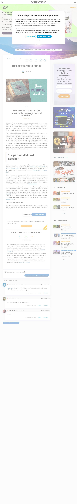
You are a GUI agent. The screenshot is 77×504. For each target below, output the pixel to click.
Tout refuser (38, 39)
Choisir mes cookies (31, 36)
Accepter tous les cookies (44, 36)
